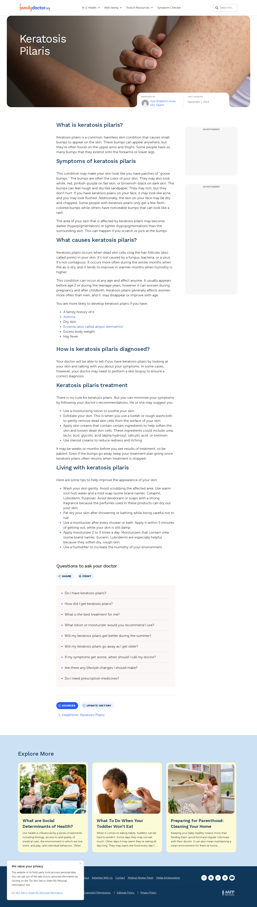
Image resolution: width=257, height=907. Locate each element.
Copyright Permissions (97, 892)
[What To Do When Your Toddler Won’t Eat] (127, 807)
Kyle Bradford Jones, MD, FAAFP (163, 103)
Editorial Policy (126, 892)
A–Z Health (89, 7)
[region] (45, 880)
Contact (120, 877)
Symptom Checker (169, 7)
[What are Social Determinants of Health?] (53, 807)
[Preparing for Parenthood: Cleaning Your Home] (201, 807)
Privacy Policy (148, 892)
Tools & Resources (137, 7)
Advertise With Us (102, 877)
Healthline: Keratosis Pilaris (83, 715)
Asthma (69, 317)
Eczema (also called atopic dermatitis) (93, 327)
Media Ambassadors (168, 877)
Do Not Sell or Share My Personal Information (37, 893)
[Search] (216, 7)
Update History (99, 705)
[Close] (80, 863)
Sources (68, 705)
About (85, 877)
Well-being (111, 7)
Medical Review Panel (140, 877)
